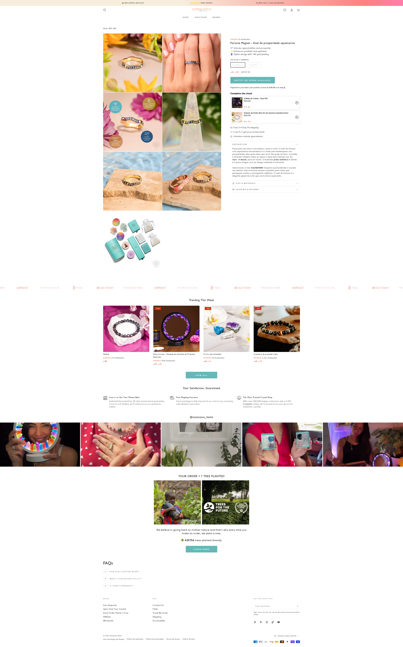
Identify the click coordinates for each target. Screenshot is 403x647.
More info (247, 101)
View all (201, 375)
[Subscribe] (298, 606)
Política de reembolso (135, 639)
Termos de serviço (173, 639)
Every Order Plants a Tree (115, 613)
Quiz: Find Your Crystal (114, 609)
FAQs (155, 609)
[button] (104, 10)
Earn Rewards (110, 605)
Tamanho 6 (237, 65)
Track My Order (160, 613)
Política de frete (189, 639)
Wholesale (108, 620)
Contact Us (158, 605)
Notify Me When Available (252, 80)
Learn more (202, 549)
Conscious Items (116, 636)
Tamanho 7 (254, 65)
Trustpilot (247, 404)
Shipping (157, 617)
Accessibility (159, 620)
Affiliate (107, 617)
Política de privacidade (155, 639)
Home (105, 28)
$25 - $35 (112, 28)
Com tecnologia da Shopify (113, 639)
